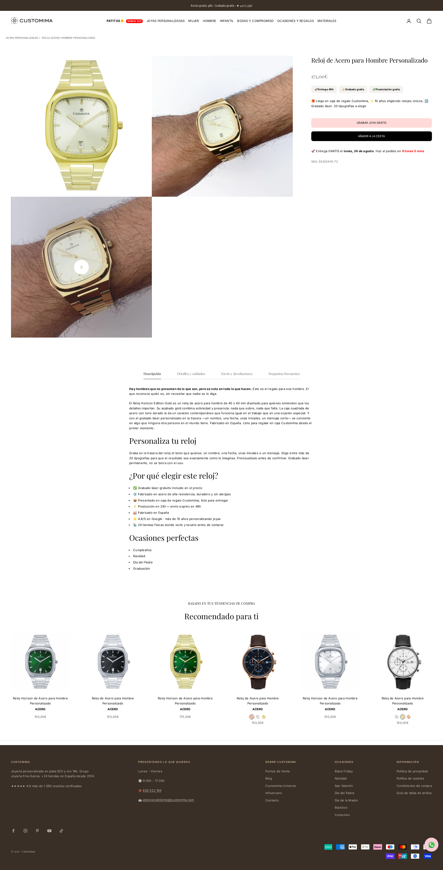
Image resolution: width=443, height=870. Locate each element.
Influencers (273, 793)
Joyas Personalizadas (22, 37)
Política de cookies (410, 778)
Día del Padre (344, 793)
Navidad (341, 778)
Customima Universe (280, 786)
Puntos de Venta (277, 771)
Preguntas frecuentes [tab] (284, 373)
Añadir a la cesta (371, 136)
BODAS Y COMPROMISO (255, 21)
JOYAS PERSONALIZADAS (166, 21)
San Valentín (344, 786)
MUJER (193, 21)
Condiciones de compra (414, 786)
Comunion (342, 815)
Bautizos (341, 807)
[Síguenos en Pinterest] (37, 830)
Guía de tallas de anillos (414, 793)
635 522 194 (152, 790)
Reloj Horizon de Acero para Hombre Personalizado (40, 700)
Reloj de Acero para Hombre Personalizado (113, 700)
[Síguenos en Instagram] (25, 830)
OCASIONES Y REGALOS (295, 21)
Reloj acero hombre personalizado (68, 37)
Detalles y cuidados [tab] (191, 373)
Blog (268, 778)
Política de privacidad (412, 771)
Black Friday (344, 771)
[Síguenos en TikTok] (61, 830)
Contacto (272, 800)
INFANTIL (226, 21)
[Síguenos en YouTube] (49, 830)
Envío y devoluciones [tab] (236, 373)
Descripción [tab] (152, 373)
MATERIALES (326, 21)
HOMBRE (209, 21)
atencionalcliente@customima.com (168, 800)
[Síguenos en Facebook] (13, 830)
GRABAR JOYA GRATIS (49, 686)
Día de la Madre (346, 800)
